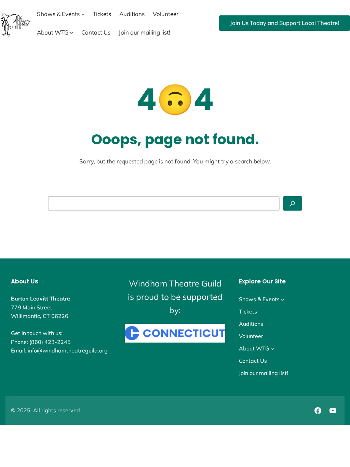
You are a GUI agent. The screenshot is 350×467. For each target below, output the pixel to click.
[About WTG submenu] (71, 32)
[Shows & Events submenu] (82, 14)
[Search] (292, 203)
